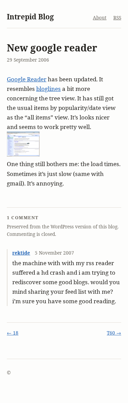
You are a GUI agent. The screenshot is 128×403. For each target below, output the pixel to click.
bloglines (48, 89)
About (99, 17)
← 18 (12, 332)
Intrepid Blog (30, 16)
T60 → (114, 332)
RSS (117, 17)
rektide (21, 252)
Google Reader (26, 79)
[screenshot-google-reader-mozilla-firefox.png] (23, 154)
